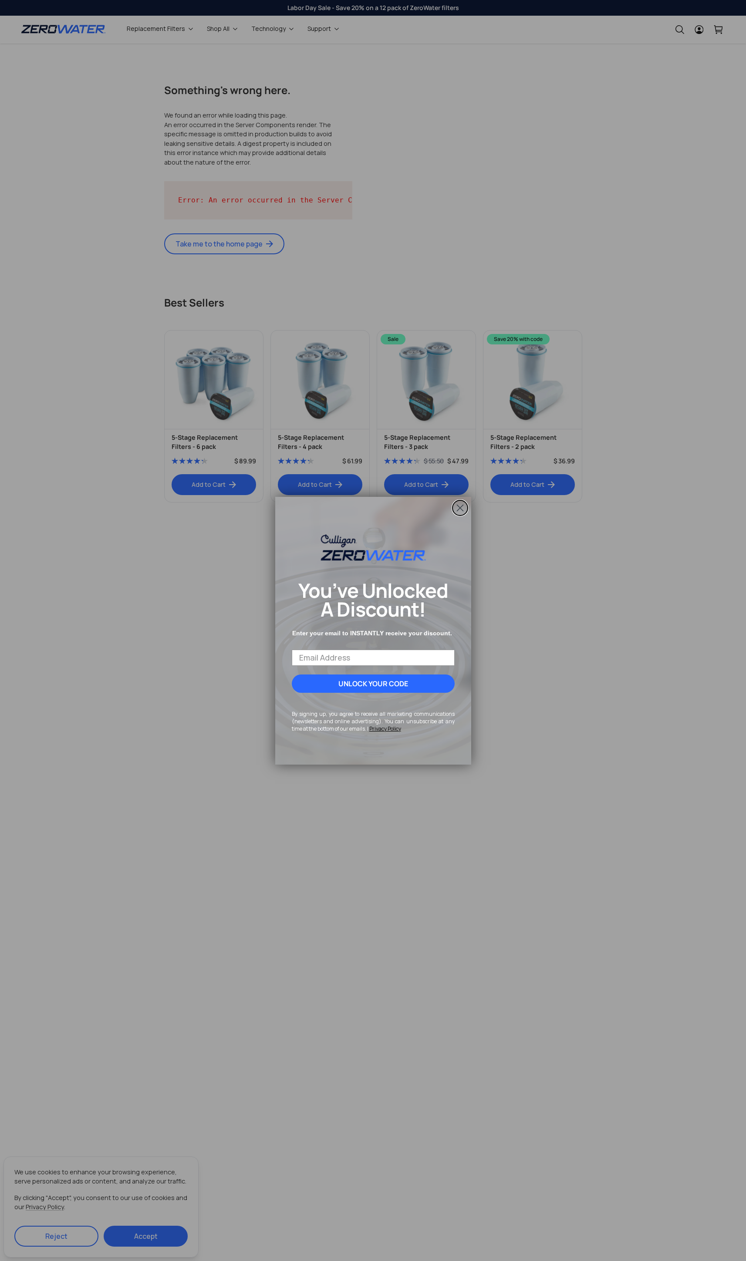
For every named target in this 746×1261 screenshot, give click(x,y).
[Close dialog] (460, 508)
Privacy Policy (385, 728)
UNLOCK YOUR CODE (373, 683)
